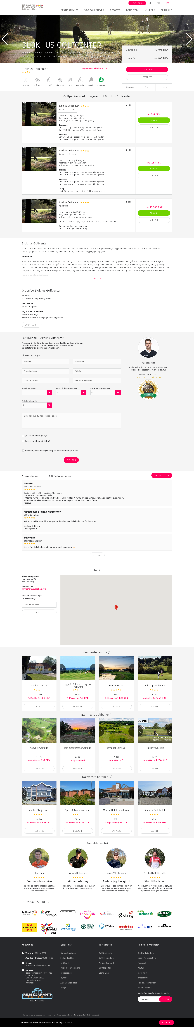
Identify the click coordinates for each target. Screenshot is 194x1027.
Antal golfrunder (29, 401)
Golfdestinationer (68, 953)
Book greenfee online (70, 968)
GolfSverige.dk (105, 953)
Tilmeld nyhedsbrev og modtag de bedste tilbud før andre (51, 450)
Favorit (131, 87)
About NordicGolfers (147, 958)
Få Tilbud (147, 70)
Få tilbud (137, 3)
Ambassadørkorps (68, 983)
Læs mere (97, 278)
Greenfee (147, 77)
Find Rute (39, 612)
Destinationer (69, 10)
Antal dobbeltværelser (66, 388)
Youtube (142, 968)
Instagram (142, 973)
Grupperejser (66, 973)
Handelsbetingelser (147, 983)
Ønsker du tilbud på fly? (35, 436)
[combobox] (37, 392)
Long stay (132, 10)
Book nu (154, 120)
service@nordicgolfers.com (148, 377)
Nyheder (149, 10)
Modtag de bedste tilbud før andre (153, 993)
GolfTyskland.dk (106, 958)
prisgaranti (143, 978)
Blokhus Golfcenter (68, 105)
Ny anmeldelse (162, 475)
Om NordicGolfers (146, 953)
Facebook (142, 963)
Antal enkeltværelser (100, 388)
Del (148, 87)
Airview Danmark (106, 963)
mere (165, 87)
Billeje (63, 988)
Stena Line (104, 973)
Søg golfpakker (94, 10)
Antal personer (29, 388)
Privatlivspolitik (145, 988)
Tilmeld (165, 999)
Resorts (115, 10)
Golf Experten (105, 968)
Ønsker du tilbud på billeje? (37, 441)
